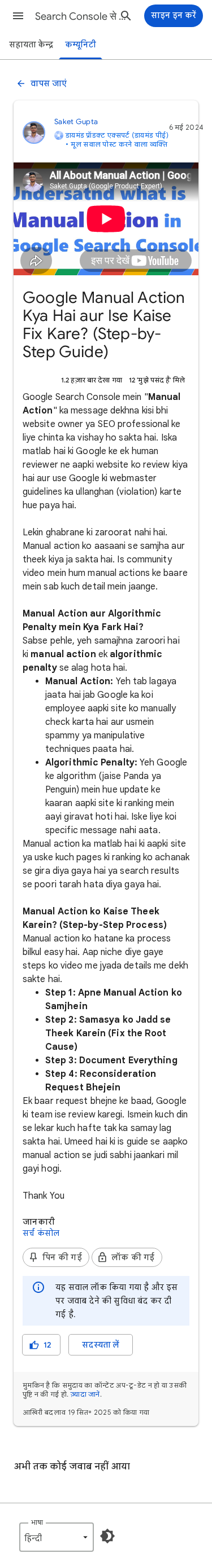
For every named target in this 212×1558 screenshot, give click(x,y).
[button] (18, 15)
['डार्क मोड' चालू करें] (107, 1536)
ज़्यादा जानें (85, 1394)
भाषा (37, 1522)
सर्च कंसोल (41, 1233)
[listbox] (56, 1537)
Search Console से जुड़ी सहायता (81, 16)
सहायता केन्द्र (31, 45)
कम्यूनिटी (80, 45)
